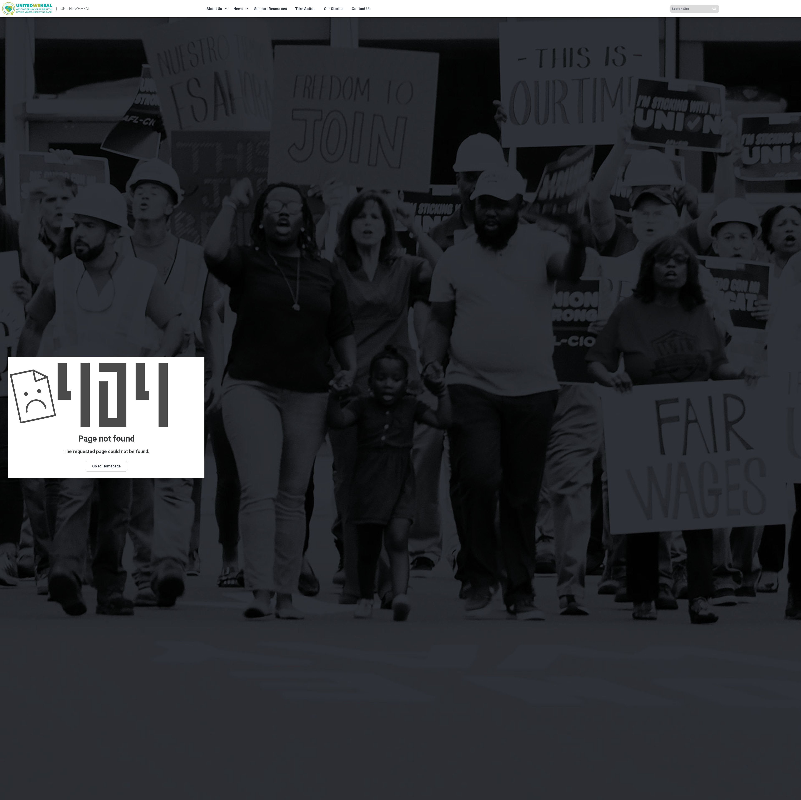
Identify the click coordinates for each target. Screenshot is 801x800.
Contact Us (361, 9)
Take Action (305, 9)
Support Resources (270, 9)
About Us (214, 9)
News (238, 9)
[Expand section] (226, 9)
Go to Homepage (106, 466)
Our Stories (333, 9)
